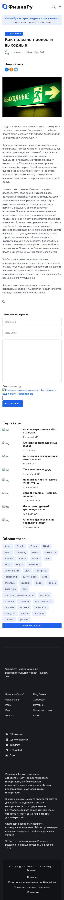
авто (44, 577)
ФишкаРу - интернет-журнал (22, 18)
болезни (25, 583)
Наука (19, 564)
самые (24, 613)
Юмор (36, 715)
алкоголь (10, 583)
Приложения (12, 571)
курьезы (9, 607)
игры (24, 589)
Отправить (12, 403)
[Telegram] (16, 69)
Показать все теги (32, 625)
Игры (8, 704)
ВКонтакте (16, 734)
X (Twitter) (16, 750)
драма (52, 583)
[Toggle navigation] (47, 7)
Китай (22, 558)
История (38, 704)
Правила (32, 877)
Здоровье (39, 699)
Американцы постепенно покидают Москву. (38, 521)
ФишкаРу (20, 7)
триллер (9, 619)
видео (39, 583)
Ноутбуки (34, 564)
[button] (60, 7)
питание (24, 607)
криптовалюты (43, 601)
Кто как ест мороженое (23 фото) (40, 444)
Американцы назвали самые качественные (40, 457)
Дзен (12, 755)
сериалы (39, 613)
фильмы (24, 619)
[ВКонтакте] (7, 69)
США (27, 571)
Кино (8, 710)
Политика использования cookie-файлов (32, 882)
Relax (8, 552)
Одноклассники (19, 739)
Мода (8, 564)
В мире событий (14, 694)
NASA (46, 546)
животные (10, 589)
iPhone (34, 546)
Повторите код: (11, 386)
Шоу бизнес (29, 577)
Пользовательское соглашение (32, 887)
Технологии (11, 577)
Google (20, 546)
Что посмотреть (43, 710)
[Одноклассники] (11, 69)
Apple (8, 546)
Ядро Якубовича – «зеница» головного (40, 494)
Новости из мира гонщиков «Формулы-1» (40, 481)
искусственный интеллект (19, 595)
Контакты (33, 892)
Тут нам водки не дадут (38, 469)
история (9, 601)
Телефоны (41, 571)
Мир (48, 558)
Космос (36, 558)
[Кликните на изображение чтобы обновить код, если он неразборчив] (32, 391)
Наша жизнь (50, 18)
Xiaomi (35, 552)
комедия (24, 601)
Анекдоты (50, 552)
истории (45, 595)
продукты (10, 613)
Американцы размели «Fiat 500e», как (40, 431)
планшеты (40, 607)
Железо (9, 558)
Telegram (15, 744)
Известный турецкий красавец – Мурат (36, 508)
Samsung (21, 552)
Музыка (9, 715)
